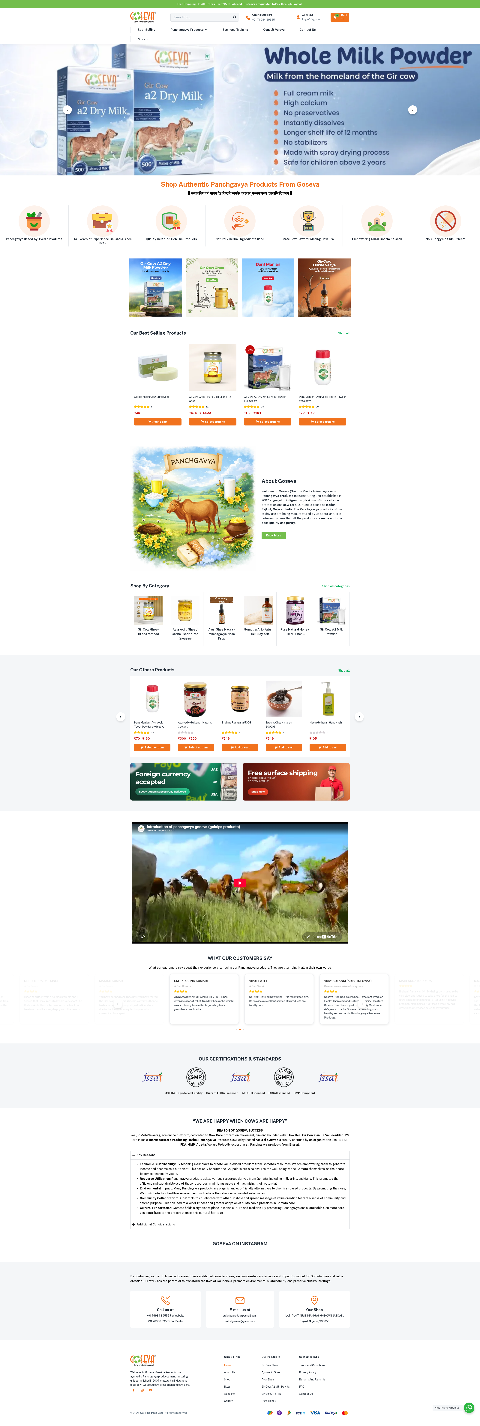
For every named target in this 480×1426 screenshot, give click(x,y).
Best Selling (147, 29)
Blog (227, 1386)
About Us (229, 1372)
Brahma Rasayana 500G (236, 722)
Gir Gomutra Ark (271, 1393)
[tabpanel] (165, 999)
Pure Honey (269, 1400)
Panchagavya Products (187, 29)
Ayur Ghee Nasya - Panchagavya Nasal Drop (222, 634)
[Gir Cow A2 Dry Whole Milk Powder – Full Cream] (267, 367)
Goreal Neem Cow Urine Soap (152, 396)
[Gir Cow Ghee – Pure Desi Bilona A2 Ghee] (212, 367)
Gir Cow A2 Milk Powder (331, 632)
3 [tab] (243, 1029)
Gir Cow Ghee (270, 1365)
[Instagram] (142, 1390)
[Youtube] (150, 1390)
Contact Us (308, 29)
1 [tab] (236, 1029)
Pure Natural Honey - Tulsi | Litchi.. (295, 632)
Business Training (235, 29)
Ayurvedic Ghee (271, 1372)
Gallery (228, 1400)
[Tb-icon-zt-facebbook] (133, 1390)
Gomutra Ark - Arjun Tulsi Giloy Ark (258, 632)
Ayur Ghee (268, 1379)
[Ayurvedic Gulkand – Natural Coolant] (196, 698)
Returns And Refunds (312, 1379)
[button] (340, 17)
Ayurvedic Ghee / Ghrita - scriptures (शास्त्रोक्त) (185, 634)
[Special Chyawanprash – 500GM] (284, 698)
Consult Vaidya (274, 29)
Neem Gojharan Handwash (326, 722)
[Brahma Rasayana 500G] (240, 698)
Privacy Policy (307, 1372)
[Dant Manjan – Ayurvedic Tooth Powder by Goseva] (322, 367)
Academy (229, 1393)
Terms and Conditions (312, 1365)
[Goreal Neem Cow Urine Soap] (158, 367)
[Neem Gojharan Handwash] (328, 698)
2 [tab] (240, 1029)
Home (227, 1365)
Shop (227, 1379)
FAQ (301, 1386)
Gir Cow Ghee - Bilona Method (148, 632)
